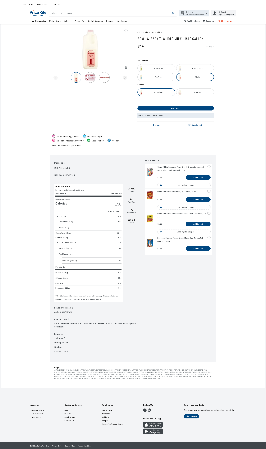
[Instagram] (149, 411)
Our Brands (122, 20)
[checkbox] (126, 31)
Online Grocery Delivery (60, 20)
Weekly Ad (79, 20)
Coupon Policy (70, 446)
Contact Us (55, 4)
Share (157, 125)
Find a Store (29, 4)
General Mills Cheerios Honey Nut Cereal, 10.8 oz (177, 191)
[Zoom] (126, 68)
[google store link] (153, 433)
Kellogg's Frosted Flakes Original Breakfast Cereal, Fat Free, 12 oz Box (180, 240)
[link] (192, 20)
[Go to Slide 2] (90, 77)
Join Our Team (42, 4)
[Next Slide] (125, 77)
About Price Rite (37, 410)
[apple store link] (153, 426)
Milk (146, 32)
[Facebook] (145, 411)
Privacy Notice (57, 446)
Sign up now (191, 416)
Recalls (67, 413)
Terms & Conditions (84, 446)
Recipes (109, 20)
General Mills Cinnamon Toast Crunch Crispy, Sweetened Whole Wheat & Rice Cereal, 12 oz (180, 168)
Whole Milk (155, 32)
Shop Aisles (40, 20)
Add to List (175, 108)
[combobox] (56, 13)
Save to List (197, 125)
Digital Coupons (95, 20)
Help (66, 410)
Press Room (35, 417)
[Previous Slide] (55, 77)
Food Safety (69, 417)
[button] (206, 12)
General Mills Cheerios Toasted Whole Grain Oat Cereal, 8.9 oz (181, 215)
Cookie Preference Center (112, 424)
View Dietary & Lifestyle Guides (66, 145)
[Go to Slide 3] (104, 77)
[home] (39, 13)
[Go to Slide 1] (76, 77)
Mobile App (106, 417)
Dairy (139, 32)
